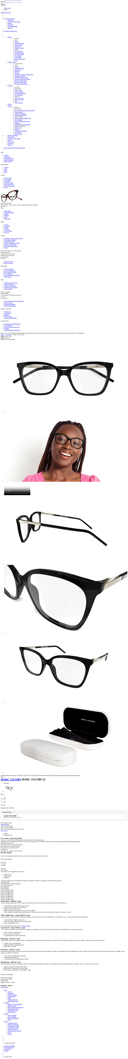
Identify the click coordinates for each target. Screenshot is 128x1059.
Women (6, 167)
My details (10, 25)
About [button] (6, 1021)
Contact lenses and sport (11, 282)
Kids (5, 172)
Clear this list (4, 987)
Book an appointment (20, 115)
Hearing (10, 106)
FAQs (16, 60)
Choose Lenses (5, 824)
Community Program (13, 1026)
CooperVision (8, 231)
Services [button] (6, 1003)
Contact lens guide (20, 76)
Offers (9, 104)
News (9, 1032)
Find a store (7, 8)
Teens (5, 170)
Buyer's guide (18, 51)
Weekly (17, 66)
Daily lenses (18, 70)
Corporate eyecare (13, 1010)
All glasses (8, 334)
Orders (9, 23)
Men (5, 169)
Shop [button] (5, 990)
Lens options (18, 56)
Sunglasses (18, 46)
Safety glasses (18, 45)
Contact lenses (12, 62)
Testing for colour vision (11, 287)
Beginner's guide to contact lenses (24, 74)
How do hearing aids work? (22, 121)
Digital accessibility (9, 1046)
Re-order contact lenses (14, 21)
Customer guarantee (20, 113)
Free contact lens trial (20, 82)
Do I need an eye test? (10, 272)
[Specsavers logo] (6, 12)
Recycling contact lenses (21, 77)
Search (2, 1)
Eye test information (20, 93)
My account (11, 142)
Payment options (19, 52)
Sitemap (6, 1050)
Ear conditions (19, 120)
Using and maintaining (21, 131)
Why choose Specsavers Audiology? (25, 110)
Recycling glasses (19, 54)
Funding (17, 123)
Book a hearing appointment (15, 1007)
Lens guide (18, 57)
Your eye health (19, 91)
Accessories (18, 132)
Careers (10, 1034)
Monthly (17, 71)
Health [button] (6, 1013)
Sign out (10, 28)
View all (17, 73)
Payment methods (12, 26)
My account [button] (7, 18)
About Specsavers (13, 1029)
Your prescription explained (11, 275)
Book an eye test (19, 99)
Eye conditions (19, 95)
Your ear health (12, 1017)
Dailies (6, 228)
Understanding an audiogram (23, 124)
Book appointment (13, 135)
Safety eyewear (19, 98)
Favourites (10, 20)
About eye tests (12, 1006)
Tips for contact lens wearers (22, 79)
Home (2, 334)
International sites (9, 1047)
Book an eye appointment (15, 1004)
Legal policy (7, 1049)
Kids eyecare (18, 90)
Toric (5, 217)
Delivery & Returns (13, 1024)
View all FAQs (19, 102)
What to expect (19, 112)
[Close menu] (1, 34)
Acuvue (6, 224)
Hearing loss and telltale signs (23, 118)
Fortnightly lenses (19, 68)
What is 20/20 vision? (10, 286)
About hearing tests (13, 1009)
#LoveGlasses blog (20, 59)
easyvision (7, 226)
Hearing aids (18, 127)
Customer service (12, 1023)
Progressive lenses (9, 284)
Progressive (7, 219)
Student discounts (12, 999)
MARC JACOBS (11, 779)
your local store (26, 926)
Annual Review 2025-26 (14, 1031)
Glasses (10, 37)
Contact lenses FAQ (13, 1028)
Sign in (13, 18)
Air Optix (6, 229)
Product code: (4, 808)
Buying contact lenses (21, 81)
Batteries (17, 129)
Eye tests (10, 85)
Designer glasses (19, 48)
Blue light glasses (19, 43)
